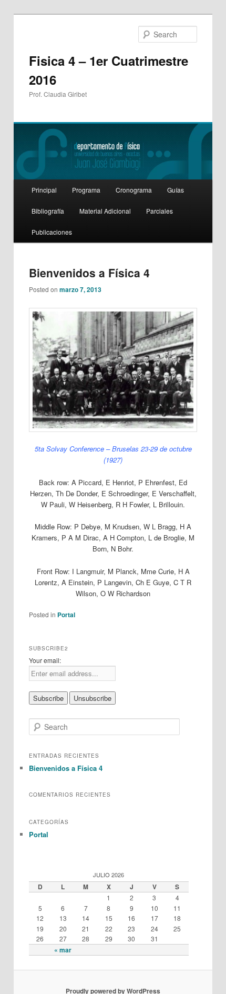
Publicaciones (52, 231)
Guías (175, 189)
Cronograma (134, 189)
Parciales (159, 210)
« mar (62, 950)
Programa (86, 189)
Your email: (45, 660)
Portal (66, 614)
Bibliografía (48, 210)
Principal (44, 189)
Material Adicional (105, 210)
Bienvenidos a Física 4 (89, 272)
